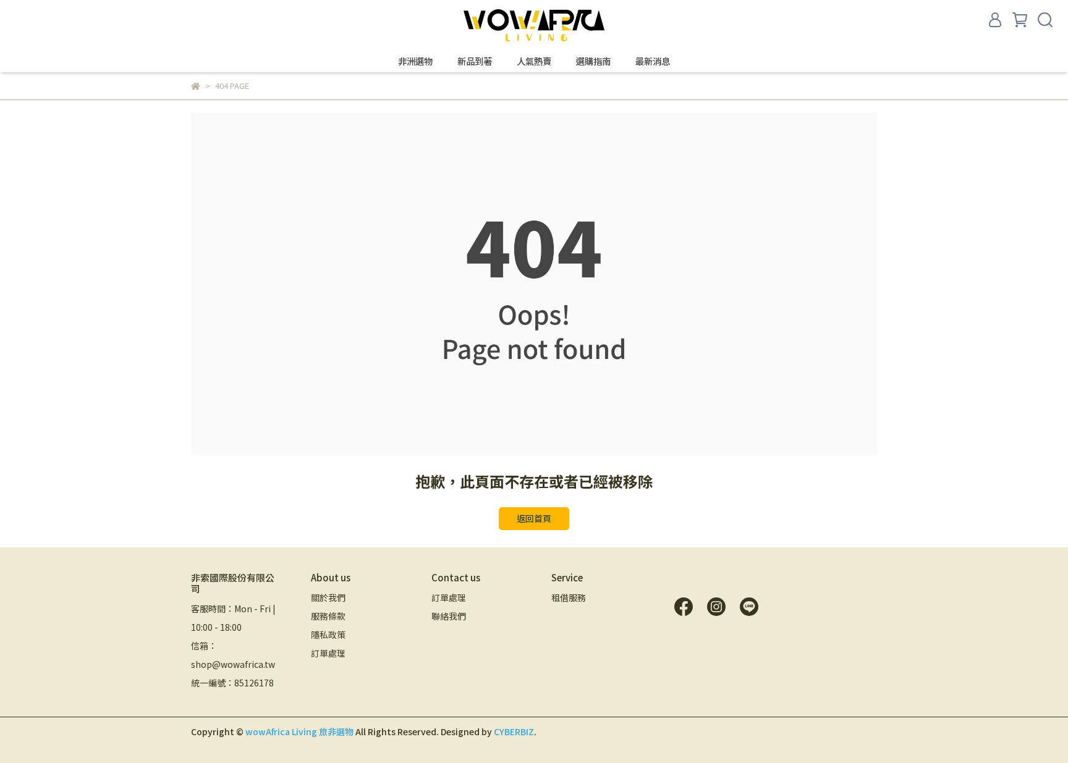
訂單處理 (328, 653)
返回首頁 (534, 518)
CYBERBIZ (514, 731)
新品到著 (474, 61)
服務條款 (328, 616)
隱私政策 (328, 634)
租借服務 (568, 597)
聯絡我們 (448, 616)
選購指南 (593, 61)
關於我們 (328, 597)
